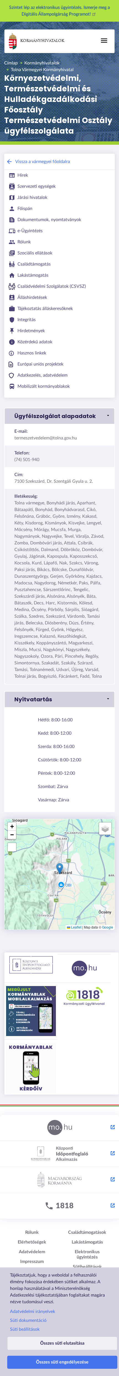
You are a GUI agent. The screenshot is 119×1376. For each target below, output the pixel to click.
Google (107, 927)
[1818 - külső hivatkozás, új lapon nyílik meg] (59, 1206)
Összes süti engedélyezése (62, 1362)
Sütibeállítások (87, 1267)
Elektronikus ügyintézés (87, 1254)
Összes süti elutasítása (62, 1343)
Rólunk (32, 1232)
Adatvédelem (32, 1252)
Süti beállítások (25, 1329)
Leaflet (75, 927)
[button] (59, 416)
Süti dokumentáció (28, 1320)
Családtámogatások (87, 1232)
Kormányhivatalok (42, 41)
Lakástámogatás (87, 1242)
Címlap (11, 63)
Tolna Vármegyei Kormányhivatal (42, 69)
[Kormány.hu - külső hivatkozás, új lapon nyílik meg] (59, 1180)
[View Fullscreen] (12, 847)
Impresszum (32, 1261)
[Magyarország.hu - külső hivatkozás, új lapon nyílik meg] (59, 1128)
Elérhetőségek (32, 1242)
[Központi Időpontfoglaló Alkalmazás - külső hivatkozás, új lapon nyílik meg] (59, 1154)
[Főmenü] (104, 40)
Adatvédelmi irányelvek (32, 1311)
